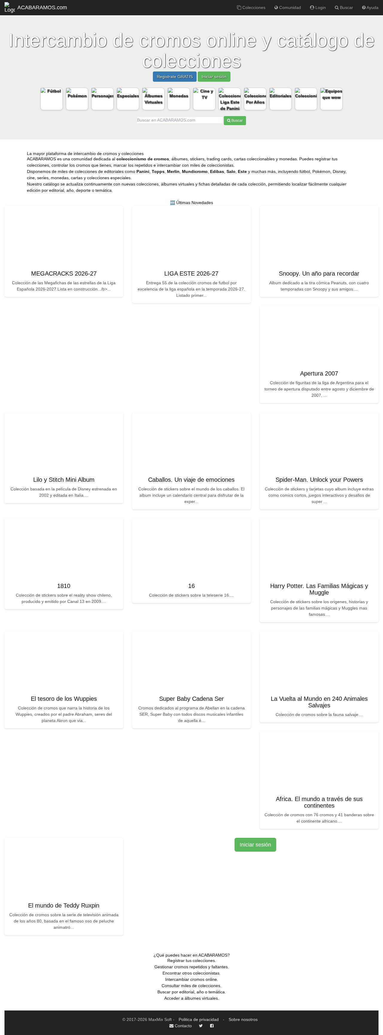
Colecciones (253, 7)
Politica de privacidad (199, 1019)
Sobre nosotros (243, 1019)
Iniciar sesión (214, 76)
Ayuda (372, 7)
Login (320, 7)
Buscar (346, 7)
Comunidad (289, 7)
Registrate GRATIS (175, 76)
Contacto (183, 1025)
